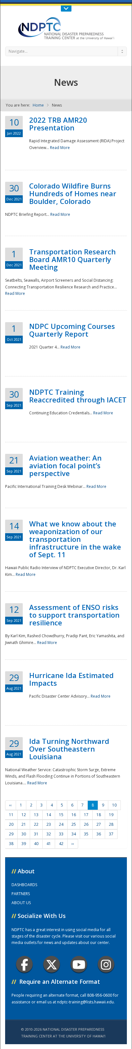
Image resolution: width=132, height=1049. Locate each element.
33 (61, 834)
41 (48, 843)
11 (11, 814)
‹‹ (10, 805)
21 (23, 824)
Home (38, 105)
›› (72, 843)
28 (111, 824)
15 (61, 814)
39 (23, 843)
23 (48, 824)
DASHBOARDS (24, 884)
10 (114, 805)
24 (61, 824)
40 (36, 843)
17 (86, 814)
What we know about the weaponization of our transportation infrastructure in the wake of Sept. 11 (75, 539)
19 (111, 814)
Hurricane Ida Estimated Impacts (71, 679)
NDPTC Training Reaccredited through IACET (78, 395)
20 (11, 824)
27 (98, 824)
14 (48, 814)
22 (36, 824)
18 (98, 814)
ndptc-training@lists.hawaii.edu (85, 1002)
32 (48, 834)
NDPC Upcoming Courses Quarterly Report (72, 330)
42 (61, 843)
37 (111, 834)
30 (23, 834)
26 (86, 824)
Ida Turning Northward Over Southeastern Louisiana (69, 748)
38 (11, 843)
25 (73, 824)
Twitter (51, 964)
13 (36, 814)
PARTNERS (21, 893)
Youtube (78, 964)
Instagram (106, 964)
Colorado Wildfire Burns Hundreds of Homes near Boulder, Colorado (72, 193)
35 (86, 834)
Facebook (24, 964)
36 (98, 834)
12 (23, 814)
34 (73, 834)
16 (73, 814)
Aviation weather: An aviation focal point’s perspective (65, 465)
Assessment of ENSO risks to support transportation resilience (74, 614)
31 (36, 834)
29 (11, 834)
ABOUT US (21, 902)
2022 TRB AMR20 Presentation (58, 123)
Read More (60, 147)
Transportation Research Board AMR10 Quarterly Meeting (72, 259)
